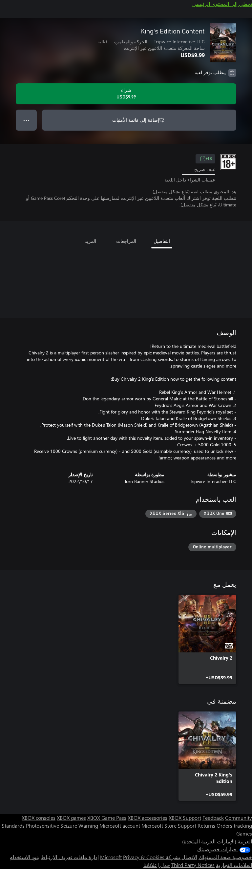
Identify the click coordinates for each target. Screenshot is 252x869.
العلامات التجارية (234, 864)
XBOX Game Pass (106, 817)
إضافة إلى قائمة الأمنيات (135, 120)
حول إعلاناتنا (156, 864)
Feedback (213, 817)
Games (244, 833)
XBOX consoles (38, 817)
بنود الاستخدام (24, 857)
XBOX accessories (147, 817)
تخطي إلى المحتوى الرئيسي (222, 3)
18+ (208, 159)
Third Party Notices (193, 864)
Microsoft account (119, 825)
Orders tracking (234, 825)
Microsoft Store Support (168, 825)
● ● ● (26, 120)
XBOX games (71, 817)
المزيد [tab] (90, 241)
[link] (207, 639)
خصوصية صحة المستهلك (225, 857)
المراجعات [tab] (126, 241)
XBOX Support (185, 817)
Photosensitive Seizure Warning (62, 825)
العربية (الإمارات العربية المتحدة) (217, 841)
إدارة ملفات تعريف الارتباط (70, 857)
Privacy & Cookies (143, 857)
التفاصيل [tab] (162, 241)
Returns (206, 825)
